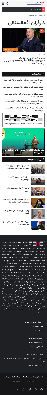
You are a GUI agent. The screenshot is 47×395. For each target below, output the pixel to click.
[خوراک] (18, 389)
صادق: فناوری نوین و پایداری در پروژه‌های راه (18, 178)
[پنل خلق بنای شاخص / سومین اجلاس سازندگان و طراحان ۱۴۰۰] (23, 142)
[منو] (3, 4)
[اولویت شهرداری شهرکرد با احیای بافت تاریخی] (38, 214)
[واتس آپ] (24, 389)
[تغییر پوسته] (7, 4)
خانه (42, 15)
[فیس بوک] (42, 389)
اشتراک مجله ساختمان (35, 342)
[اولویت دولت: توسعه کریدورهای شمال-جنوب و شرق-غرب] (38, 225)
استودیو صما (39, 330)
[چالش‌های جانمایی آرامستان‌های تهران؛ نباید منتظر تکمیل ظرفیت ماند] (38, 203)
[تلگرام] (30, 389)
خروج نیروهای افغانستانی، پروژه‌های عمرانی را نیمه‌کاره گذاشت (24, 62)
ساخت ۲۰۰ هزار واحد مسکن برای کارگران (18, 189)
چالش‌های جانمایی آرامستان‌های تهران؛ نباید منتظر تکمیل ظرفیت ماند (15, 200)
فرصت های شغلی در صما (34, 354)
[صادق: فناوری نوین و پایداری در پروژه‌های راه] (38, 180)
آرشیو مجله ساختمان (36, 338)
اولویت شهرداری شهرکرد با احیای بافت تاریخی (16, 212)
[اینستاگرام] (36, 389)
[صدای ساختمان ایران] (35, 3)
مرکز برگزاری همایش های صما (33, 322)
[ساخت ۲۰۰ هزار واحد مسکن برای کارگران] (38, 191)
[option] (23, 142)
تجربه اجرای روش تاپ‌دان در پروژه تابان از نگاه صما (24, 9)
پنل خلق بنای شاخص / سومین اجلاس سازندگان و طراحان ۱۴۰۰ (24, 152)
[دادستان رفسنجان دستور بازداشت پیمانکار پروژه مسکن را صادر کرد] (38, 169)
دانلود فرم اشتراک (37, 347)
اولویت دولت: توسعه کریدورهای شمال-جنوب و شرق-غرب (15, 223)
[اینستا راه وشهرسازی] (6, 387)
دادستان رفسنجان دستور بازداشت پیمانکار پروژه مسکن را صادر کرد (17, 167)
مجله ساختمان (38, 326)
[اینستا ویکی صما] (12, 387)
